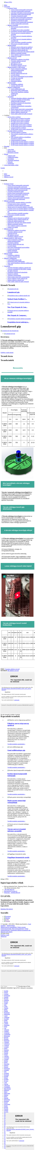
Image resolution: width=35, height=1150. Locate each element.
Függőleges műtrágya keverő (18, 65)
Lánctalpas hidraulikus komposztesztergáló (22, 13)
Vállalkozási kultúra (12, 157)
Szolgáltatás (10, 159)
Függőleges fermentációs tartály (19, 20)
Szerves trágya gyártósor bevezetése (20, 118)
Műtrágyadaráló (11, 45)
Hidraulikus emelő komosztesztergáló (21, 14)
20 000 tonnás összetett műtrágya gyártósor (22, 141)
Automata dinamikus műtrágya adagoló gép (22, 98)
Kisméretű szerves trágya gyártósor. (20, 120)
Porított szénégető (15, 79)
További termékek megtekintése (16, 744)
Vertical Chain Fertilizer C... (17, 299)
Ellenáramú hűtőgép (16, 81)
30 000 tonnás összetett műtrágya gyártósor (22, 143)
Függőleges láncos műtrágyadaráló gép (21, 48)
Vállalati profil (11, 155)
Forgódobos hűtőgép (16, 72)
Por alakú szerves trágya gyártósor (20, 121)
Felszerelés (7, 6)
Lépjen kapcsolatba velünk (11, 165)
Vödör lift (13, 95)
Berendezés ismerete (12, 152)
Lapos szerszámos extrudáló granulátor (21, 42)
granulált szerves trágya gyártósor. (20, 123)
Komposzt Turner (12, 8)
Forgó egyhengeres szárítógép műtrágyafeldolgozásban (19, 69)
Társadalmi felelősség (13, 160)
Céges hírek (10, 149)
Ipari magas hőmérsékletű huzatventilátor (22, 76)
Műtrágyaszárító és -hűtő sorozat (16, 67)
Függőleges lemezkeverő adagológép (21, 103)
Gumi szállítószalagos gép (18, 89)
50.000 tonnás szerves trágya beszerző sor (22, 129)
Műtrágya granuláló (12, 25)
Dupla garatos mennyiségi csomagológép (22, 109)
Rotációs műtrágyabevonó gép (19, 73)
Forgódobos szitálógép (17, 84)
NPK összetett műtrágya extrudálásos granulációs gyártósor (21, 137)
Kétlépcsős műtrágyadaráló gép (19, 50)
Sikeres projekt (11, 151)
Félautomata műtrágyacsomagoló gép (20, 930)
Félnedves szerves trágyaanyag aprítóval (21, 47)
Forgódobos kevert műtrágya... (18, 322)
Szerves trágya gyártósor (14, 117)
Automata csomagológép (14, 275)
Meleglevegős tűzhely (6, 932)
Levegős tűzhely (15, 75)
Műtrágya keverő (12, 58)
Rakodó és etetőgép (16, 104)
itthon (5, 5)
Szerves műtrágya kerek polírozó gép (21, 110)
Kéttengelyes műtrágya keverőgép (20, 59)
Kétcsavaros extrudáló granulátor (20, 44)
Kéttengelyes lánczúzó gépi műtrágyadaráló (22, 51)
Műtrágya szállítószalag (13, 87)
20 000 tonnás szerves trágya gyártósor (21, 124)
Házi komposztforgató (18, 928)
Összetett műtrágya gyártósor (15, 131)
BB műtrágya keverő (16, 64)
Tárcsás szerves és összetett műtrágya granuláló (20, 207)
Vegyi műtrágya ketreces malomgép (20, 54)
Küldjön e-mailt (5, 935)
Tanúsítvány (10, 163)
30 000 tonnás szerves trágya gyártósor (21, 126)
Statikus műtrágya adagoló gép (19, 112)
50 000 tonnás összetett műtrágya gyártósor (22, 145)
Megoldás (6, 146)
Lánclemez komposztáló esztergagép (20, 11)
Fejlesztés (10, 162)
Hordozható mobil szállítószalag (19, 90)
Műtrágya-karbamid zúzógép (18, 53)
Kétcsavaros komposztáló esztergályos (21, 19)
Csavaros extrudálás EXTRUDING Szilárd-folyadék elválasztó (20, 100)
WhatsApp (3, 936)
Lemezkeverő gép (15, 62)
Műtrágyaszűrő (11, 82)
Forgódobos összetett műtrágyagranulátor (22, 31)
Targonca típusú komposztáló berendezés (22, 22)
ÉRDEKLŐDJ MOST (7, 909)
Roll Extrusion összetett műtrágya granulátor (19, 202)
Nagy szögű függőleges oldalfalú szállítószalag (20, 263)
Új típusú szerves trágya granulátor (20, 30)
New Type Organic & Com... (17, 307)
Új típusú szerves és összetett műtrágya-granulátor (20, 208)
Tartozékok (10, 96)
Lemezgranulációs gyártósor (18, 127)
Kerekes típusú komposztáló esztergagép (22, 17)
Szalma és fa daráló (16, 56)
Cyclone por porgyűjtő (17, 78)
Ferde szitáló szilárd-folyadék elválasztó (21, 114)
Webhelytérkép (11, 925)
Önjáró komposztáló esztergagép (19, 23)
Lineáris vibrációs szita (17, 86)
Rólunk (6, 154)
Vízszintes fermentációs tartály (19, 16)
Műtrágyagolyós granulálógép (9, 927)
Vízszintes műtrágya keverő (18, 61)
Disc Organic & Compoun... (17, 315)
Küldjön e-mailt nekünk (7, 352)
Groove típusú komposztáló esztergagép (21, 9)
